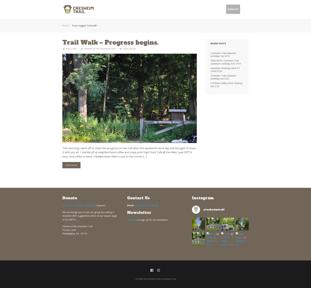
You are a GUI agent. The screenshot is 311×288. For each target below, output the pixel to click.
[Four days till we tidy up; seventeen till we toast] (227, 224)
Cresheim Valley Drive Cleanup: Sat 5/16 (227, 85)
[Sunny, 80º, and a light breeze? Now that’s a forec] (213, 224)
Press (219, 9)
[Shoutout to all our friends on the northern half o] (213, 238)
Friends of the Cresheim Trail (100, 49)
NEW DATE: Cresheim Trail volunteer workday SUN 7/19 (226, 62)
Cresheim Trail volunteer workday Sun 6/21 (223, 77)
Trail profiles (197, 9)
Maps (174, 9)
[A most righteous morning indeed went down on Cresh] (198, 224)
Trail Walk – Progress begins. (110, 42)
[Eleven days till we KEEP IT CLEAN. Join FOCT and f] (198, 238)
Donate (233, 9)
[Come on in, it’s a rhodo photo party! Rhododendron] (227, 238)
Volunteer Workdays (151, 9)
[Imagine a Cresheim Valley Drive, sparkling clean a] (242, 224)
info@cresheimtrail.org (146, 205)
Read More (71, 165)
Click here (132, 219)
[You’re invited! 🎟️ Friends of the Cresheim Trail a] (242, 238)
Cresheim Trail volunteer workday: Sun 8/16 (223, 55)
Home (128, 9)
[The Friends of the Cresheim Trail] (78, 9)
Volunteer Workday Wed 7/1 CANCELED (225, 70)
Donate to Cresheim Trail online (79, 205)
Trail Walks (129, 49)
